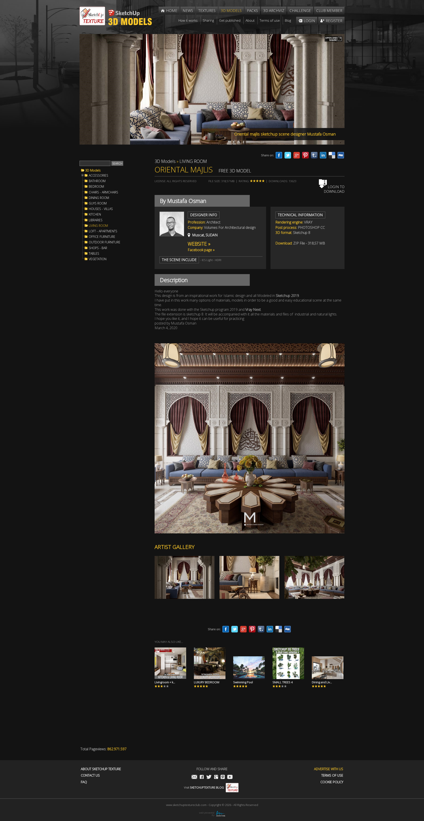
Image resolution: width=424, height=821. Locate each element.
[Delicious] (332, 155)
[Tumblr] (314, 155)
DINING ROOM (99, 198)
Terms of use (332, 775)
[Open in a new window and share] (333, 39)
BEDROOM (96, 187)
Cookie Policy (331, 782)
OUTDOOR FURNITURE (104, 242)
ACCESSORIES (98, 176)
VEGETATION (97, 259)
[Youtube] (230, 777)
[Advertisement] (113, 337)
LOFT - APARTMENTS (103, 231)
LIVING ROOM (98, 226)
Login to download (334, 189)
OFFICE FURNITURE (102, 237)
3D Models (93, 170)
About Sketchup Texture (101, 769)
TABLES (94, 254)
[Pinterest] (305, 155)
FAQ (84, 782)
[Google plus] (296, 155)
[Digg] (340, 155)
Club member (329, 10)
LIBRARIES (95, 220)
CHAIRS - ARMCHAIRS (103, 192)
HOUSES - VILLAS (101, 209)
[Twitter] (287, 155)
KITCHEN (95, 214)
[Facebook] (279, 155)
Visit (204, 787)
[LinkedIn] (323, 155)
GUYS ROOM (98, 203)
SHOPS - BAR (98, 248)
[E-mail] (194, 777)
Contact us (90, 775)
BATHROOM (97, 181)
